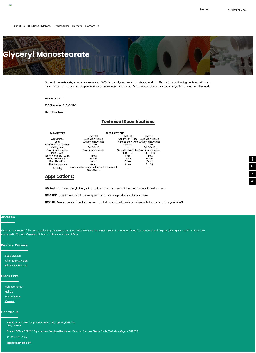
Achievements (13, 286)
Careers (77, 26)
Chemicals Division (16, 260)
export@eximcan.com (19, 342)
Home (204, 9)
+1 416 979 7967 (237, 9)
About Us (19, 26)
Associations (13, 296)
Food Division (13, 255)
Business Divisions (39, 26)
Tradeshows (61, 26)
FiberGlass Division (16, 265)
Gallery (9, 291)
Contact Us (92, 26)
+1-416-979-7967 (17, 337)
